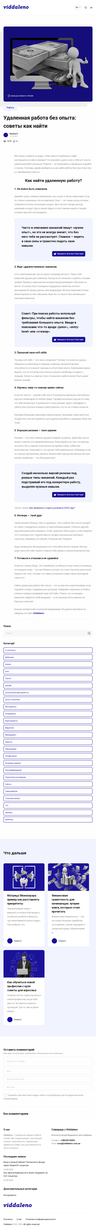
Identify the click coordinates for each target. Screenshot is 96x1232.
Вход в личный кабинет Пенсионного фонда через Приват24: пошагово (24, 1164)
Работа (10, 107)
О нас (19, 1219)
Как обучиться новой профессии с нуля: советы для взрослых (21, 986)
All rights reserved (31, 1224)
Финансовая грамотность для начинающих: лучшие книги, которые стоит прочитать (66, 903)
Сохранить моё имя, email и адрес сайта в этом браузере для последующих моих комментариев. (43, 1097)
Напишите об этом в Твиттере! (70, 254)
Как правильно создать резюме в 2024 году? (52, 508)
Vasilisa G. (14, 134)
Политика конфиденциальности (41, 1219)
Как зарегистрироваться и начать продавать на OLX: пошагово (26, 1174)
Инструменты (10, 1195)
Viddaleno (8, 1224)
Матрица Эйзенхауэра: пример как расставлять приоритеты (23, 899)
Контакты (8, 1219)
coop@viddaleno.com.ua (68, 1143)
